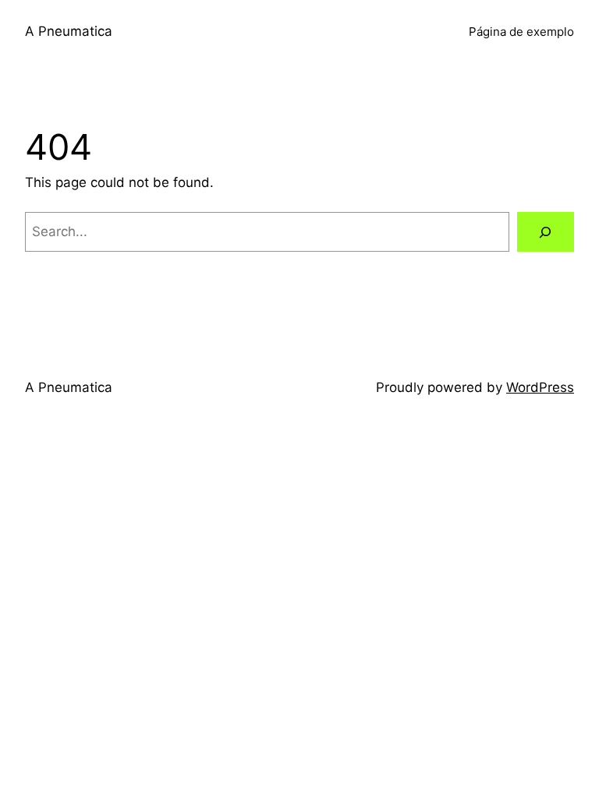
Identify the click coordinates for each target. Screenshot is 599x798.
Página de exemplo (521, 31)
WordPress (540, 387)
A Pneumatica (68, 31)
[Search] (545, 232)
